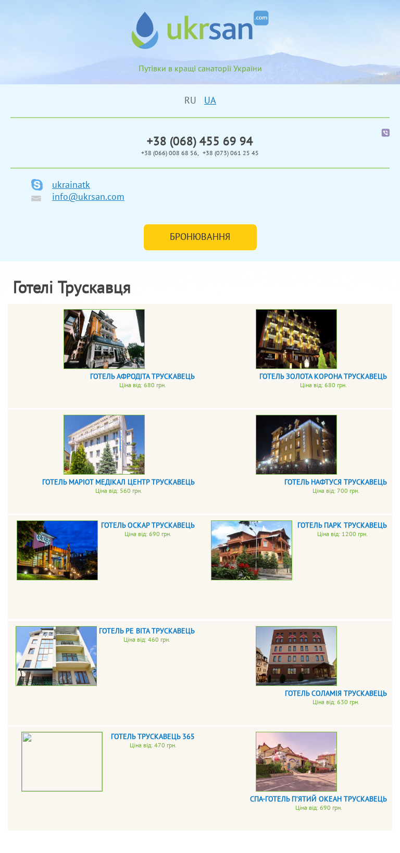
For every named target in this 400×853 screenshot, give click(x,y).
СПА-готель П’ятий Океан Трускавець (318, 799)
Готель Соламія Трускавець (336, 693)
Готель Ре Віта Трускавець (147, 631)
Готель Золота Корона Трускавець (323, 376)
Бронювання (200, 237)
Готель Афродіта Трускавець (142, 376)
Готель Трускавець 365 (153, 736)
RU (191, 100)
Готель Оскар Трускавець (148, 525)
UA (210, 100)
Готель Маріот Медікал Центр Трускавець (118, 482)
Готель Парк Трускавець (342, 525)
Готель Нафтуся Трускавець (335, 482)
